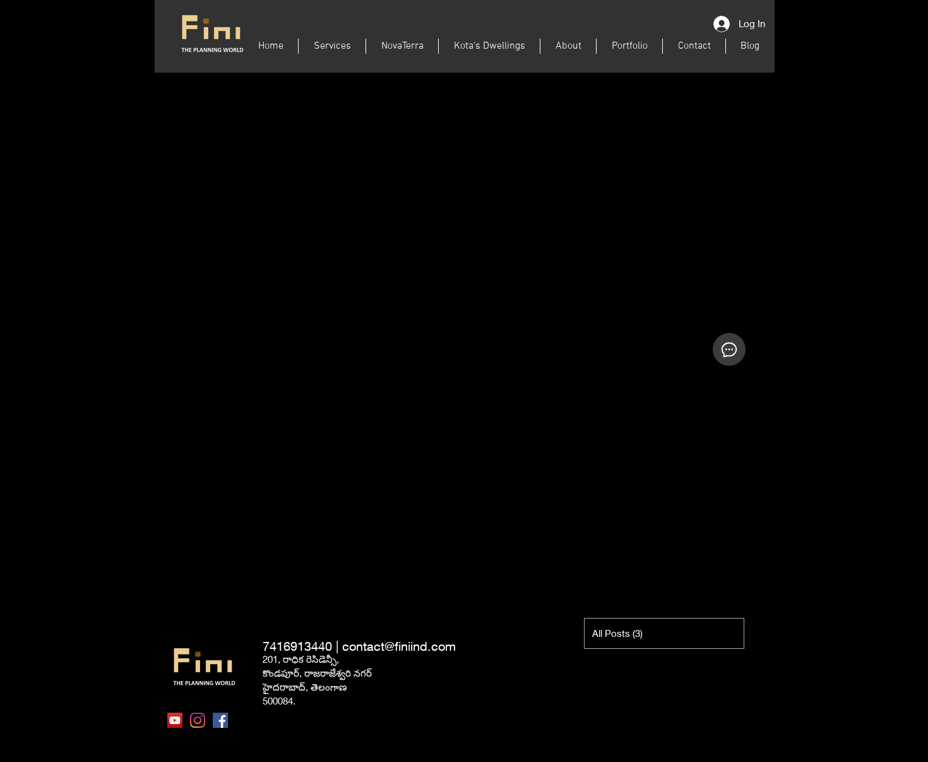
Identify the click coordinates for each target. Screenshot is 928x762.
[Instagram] (197, 720)
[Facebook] (220, 720)
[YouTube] (174, 720)
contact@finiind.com (399, 646)
